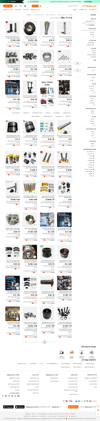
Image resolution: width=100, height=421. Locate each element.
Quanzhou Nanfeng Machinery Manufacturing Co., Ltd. (64, 298)
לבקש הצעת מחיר (54, 381)
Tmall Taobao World (42, 413)
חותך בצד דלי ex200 (89, 367)
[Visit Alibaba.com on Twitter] (12, 396)
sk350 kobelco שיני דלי (52, 363)
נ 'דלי (41, 363)
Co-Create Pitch (93, 381)
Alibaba (70, 14)
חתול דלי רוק (32, 363)
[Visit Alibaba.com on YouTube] (6, 396)
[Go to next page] (22, 342)
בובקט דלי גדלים (35, 116)
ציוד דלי (47, 112)
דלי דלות (68, 116)
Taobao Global (56, 413)
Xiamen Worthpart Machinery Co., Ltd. (30, 207)
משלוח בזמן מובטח (73, 384)
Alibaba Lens (88, 407)
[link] (98, 406)
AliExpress (27, 413)
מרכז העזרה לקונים (34, 378)
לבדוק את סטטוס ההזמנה (13, 384)
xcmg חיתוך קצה (89, 363)
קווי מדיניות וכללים (73, 394)
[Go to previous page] (54, 342)
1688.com (34, 413)
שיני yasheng (58, 116)
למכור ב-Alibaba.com (14, 378)
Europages (72, 413)
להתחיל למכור (16, 381)
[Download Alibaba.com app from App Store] (20, 406)
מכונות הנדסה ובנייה (50, 14)
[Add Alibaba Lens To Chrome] (73, 406)
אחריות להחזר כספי (73, 381)
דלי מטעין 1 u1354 (47, 116)
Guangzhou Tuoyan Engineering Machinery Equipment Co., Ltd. (30, 106)
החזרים (37, 387)
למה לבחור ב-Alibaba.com (91, 378)
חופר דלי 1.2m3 (15, 112)
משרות (95, 387)
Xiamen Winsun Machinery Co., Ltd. (12, 173)
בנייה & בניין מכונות (62, 14)
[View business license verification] (64, 418)
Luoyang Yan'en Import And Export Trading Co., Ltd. (12, 236)
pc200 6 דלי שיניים (77, 363)
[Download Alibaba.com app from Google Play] (8, 406)
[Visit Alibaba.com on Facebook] (18, 396)
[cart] (20, 6)
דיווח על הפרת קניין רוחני (33, 390)
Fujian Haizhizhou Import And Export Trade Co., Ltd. (64, 270)
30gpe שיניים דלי (65, 363)
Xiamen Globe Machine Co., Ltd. (64, 73)
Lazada (50, 413)
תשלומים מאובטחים (73, 378)
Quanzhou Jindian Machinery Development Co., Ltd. (64, 45)
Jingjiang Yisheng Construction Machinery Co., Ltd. (30, 143)
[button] (40, 6)
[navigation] (85, 178)
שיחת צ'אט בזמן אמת (34, 381)
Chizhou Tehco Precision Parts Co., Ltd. (30, 74)
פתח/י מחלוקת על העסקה (33, 384)
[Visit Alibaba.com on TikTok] (3, 396)
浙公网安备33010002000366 (75, 418)
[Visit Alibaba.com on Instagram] (9, 396)
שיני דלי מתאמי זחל (37, 112)
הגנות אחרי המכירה (73, 387)
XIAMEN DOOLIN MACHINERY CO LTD (47, 45)
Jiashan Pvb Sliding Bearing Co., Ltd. (30, 335)
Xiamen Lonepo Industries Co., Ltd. (64, 104)
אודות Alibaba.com (92, 374)
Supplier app (55, 407)
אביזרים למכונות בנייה (38, 14)
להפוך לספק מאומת (14, 387)
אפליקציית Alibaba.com (32, 407)
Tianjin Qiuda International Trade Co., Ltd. (12, 202)
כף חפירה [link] (28, 14)
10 (25, 342)
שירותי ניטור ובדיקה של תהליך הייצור (71, 390)
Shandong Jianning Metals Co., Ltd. (12, 45)
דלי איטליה (25, 112)
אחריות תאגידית (93, 384)
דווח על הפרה (35, 393)
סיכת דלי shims (76, 367)
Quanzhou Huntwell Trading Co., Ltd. (64, 175)
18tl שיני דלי (56, 112)
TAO (62, 413)
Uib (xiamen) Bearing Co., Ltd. (30, 43)
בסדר (77, 63)
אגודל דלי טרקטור (65, 367)
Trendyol (67, 413)
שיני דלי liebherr (21, 363)
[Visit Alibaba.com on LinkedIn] (15, 396)
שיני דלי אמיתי (66, 112)
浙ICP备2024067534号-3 (90, 418)
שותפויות (17, 390)
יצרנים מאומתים (54, 378)
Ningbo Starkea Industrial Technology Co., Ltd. (64, 143)
